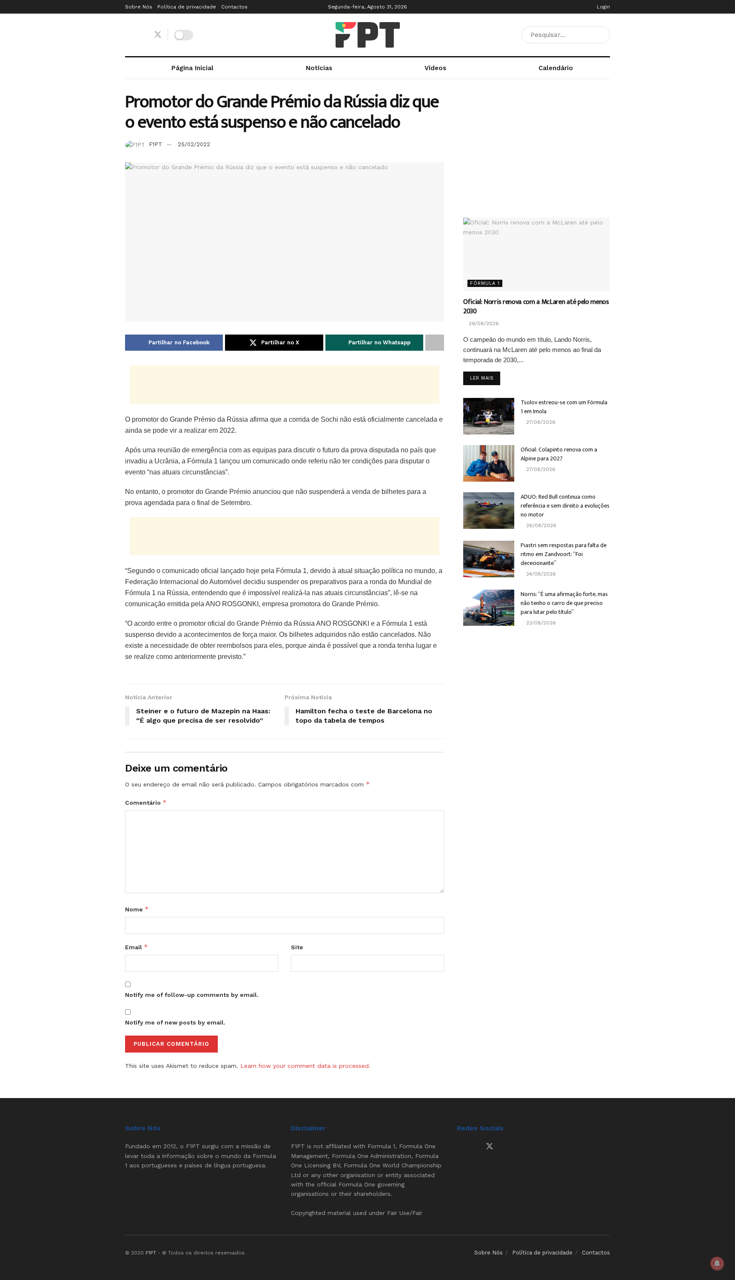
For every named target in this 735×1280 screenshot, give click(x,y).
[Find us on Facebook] (128, 35)
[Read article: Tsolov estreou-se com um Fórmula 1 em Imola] (488, 416)
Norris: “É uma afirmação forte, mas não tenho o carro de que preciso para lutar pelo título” (564, 603)
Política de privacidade (186, 7)
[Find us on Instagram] (142, 35)
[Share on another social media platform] (434, 343)
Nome (137, 909)
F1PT (155, 144)
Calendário (555, 68)
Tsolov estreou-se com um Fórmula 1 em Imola (564, 406)
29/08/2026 (483, 323)
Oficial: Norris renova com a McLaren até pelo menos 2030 (536, 306)
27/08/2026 (540, 422)
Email (136, 947)
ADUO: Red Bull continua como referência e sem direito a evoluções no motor (565, 505)
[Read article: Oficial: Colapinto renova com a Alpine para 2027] (488, 463)
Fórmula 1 (485, 283)
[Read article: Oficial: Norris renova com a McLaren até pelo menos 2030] (536, 254)
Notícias (319, 68)
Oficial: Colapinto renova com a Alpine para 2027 (559, 454)
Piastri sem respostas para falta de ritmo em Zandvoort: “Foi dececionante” (564, 554)
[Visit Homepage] (368, 35)
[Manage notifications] (717, 1263)
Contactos (234, 7)
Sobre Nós (138, 7)
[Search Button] (601, 34)
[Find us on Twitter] (158, 35)
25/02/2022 (194, 144)
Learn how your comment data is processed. (305, 1065)
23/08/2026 (540, 623)
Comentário (146, 802)
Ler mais (485, 378)
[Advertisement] (284, 385)
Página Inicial (192, 68)
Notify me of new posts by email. (175, 1022)
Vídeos (435, 68)
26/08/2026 (540, 525)
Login (602, 7)
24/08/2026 (540, 574)
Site (297, 947)
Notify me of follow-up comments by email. (192, 994)
